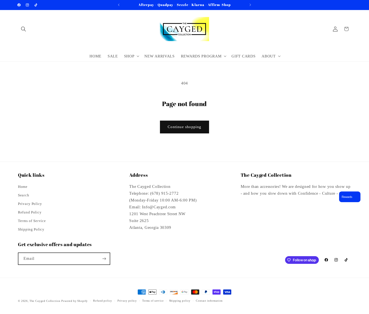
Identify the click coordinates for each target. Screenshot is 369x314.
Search (23, 195)
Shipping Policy (31, 229)
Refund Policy (29, 212)
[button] (23, 29)
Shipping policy (180, 300)
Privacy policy (127, 300)
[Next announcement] (250, 5)
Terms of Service (32, 221)
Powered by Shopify (74, 300)
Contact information (209, 300)
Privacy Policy (30, 204)
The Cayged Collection (44, 300)
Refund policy (102, 300)
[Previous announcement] (118, 5)
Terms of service (153, 300)
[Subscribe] (104, 259)
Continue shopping (184, 127)
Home (23, 187)
